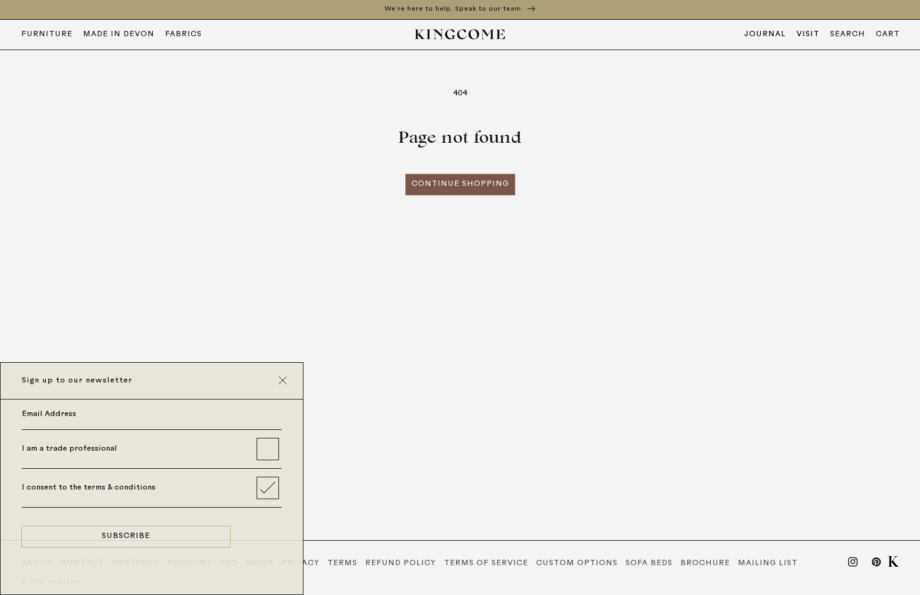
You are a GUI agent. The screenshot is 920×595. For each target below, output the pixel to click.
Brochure (705, 563)
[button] (847, 34)
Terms (342, 563)
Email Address (49, 414)
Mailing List (768, 563)
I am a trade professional (69, 449)
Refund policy (400, 563)
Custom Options (577, 563)
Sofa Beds (649, 563)
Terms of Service (486, 563)
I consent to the (88, 488)
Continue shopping (460, 184)
